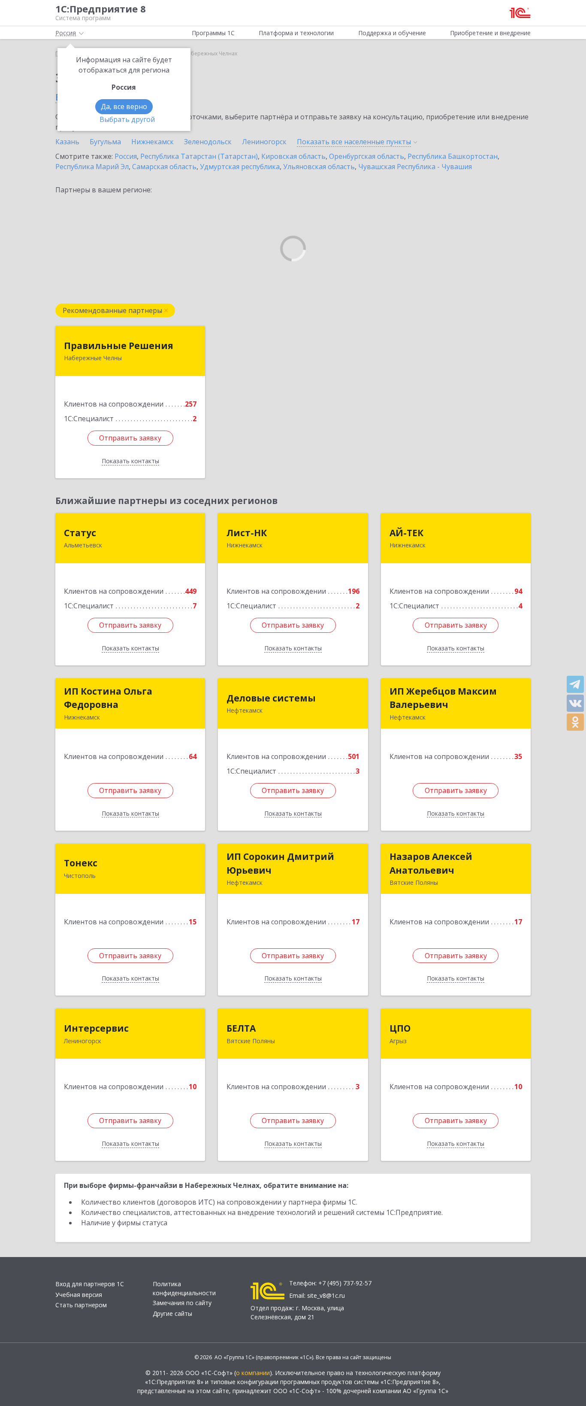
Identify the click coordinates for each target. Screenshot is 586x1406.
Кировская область (293, 156)
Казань (67, 141)
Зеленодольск (208, 141)
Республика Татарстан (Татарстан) (199, 156)
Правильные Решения (118, 346)
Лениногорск (264, 141)
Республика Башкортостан (453, 156)
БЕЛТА (241, 1028)
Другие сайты (172, 1313)
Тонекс (80, 863)
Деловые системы (271, 698)
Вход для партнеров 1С (89, 1284)
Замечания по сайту (182, 1303)
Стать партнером (81, 1305)
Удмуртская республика (240, 166)
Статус (80, 533)
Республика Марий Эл (92, 166)
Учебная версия (78, 1295)
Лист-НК (247, 533)
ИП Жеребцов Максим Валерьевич (443, 698)
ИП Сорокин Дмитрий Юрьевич (280, 863)
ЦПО (400, 1028)
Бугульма (105, 141)
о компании (253, 1373)
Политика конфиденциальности (184, 1288)
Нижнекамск (152, 141)
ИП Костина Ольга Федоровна (108, 698)
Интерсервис (96, 1028)
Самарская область (164, 166)
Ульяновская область (319, 166)
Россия (126, 156)
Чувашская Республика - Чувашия (415, 166)
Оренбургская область (366, 156)
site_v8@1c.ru (326, 1295)
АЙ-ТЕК (406, 533)
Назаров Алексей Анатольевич (431, 863)
